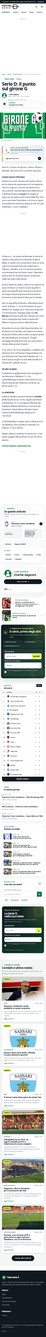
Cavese (16, 555)
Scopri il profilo (23, 582)
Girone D (39, 12)
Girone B (23, 12)
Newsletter (41, 1)
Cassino (8, 555)
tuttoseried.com (24, 446)
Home (3, 74)
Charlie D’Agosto (9, 446)
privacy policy (17, 670)
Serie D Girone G (18, 74)
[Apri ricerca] (36, 6)
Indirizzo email (9, 651)
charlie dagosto (14, 94)
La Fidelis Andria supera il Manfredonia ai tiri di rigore (19, 1)
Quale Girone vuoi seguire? (12, 661)
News (6, 900)
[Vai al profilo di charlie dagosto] (8, 573)
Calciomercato (15, 900)
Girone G (18, 79)
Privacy (4, 1315)
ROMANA (18, 559)
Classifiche (24, 900)
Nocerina (8, 559)
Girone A (16, 12)
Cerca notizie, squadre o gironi (12, 890)
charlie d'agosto (27, 555)
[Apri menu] (41, 6)
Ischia (38, 555)
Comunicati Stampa (9, 1301)
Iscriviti (36, 656)
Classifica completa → (23, 779)
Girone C (31, 12)
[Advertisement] (23, 44)
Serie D (9, 74)
